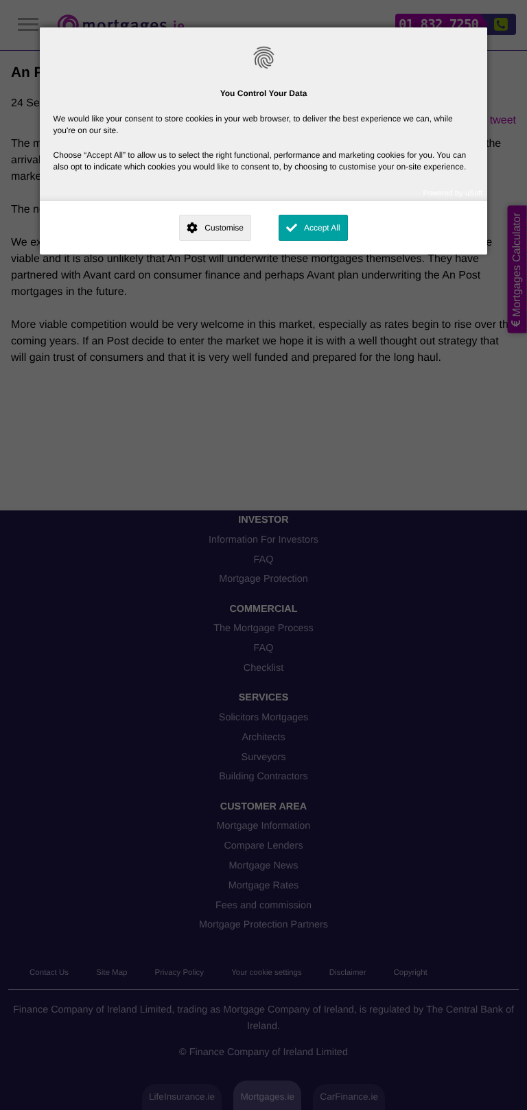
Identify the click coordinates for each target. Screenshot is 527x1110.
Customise (224, 228)
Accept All (322, 228)
